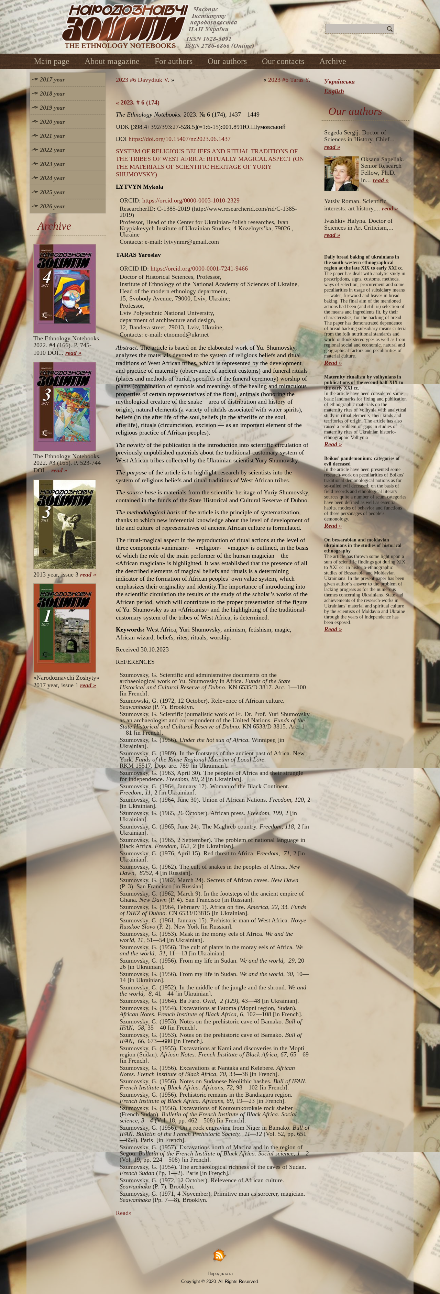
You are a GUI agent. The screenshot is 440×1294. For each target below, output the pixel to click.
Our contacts (283, 61)
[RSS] (220, 1255)
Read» (124, 1212)
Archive (332, 61)
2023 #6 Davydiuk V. (142, 79)
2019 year (52, 107)
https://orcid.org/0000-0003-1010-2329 (191, 200)
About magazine (112, 61)
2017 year (52, 79)
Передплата (220, 1273)
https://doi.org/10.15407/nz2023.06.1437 (180, 138)
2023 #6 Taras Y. (289, 79)
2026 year (52, 206)
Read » (333, 362)
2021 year (52, 135)
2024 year (52, 178)
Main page (51, 61)
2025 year (52, 192)
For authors (173, 61)
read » (73, 352)
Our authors (227, 61)
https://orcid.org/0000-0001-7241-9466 (199, 268)
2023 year (52, 164)
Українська (339, 81)
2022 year (52, 149)
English (334, 91)
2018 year (52, 93)
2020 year (52, 121)
